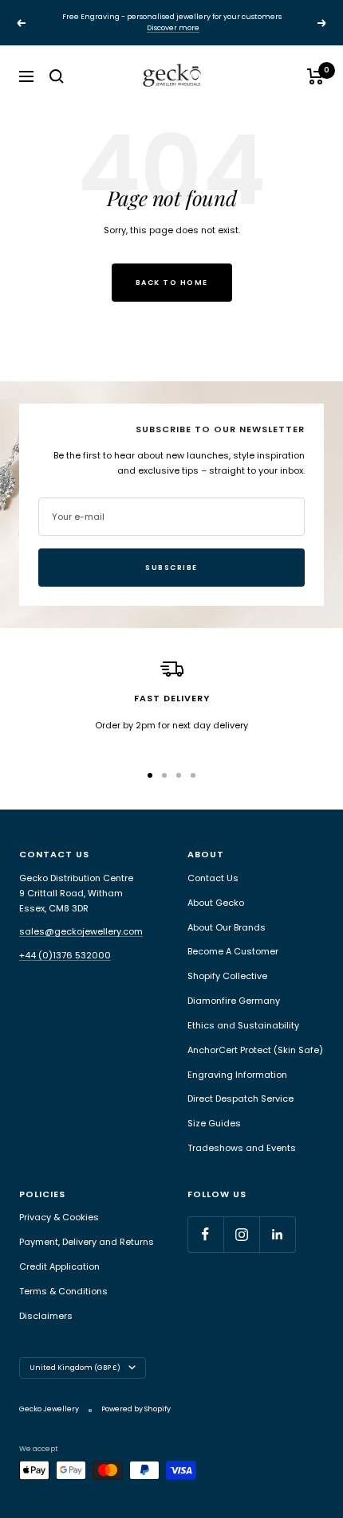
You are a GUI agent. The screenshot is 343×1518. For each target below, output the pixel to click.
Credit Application (59, 1266)
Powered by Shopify (136, 1409)
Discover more (173, 28)
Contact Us (213, 878)
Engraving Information (237, 1074)
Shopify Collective (227, 976)
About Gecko (215, 902)
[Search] (56, 76)
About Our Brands (226, 927)
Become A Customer (232, 951)
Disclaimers (46, 1315)
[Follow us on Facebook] (205, 1234)
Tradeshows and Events (241, 1147)
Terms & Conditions (63, 1291)
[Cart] (315, 76)
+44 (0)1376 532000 (65, 955)
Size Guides (214, 1123)
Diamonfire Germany (233, 1000)
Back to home (172, 282)
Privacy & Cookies (59, 1217)
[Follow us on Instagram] (241, 1234)
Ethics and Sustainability (243, 1025)
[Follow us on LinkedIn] (277, 1234)
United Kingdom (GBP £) (75, 1367)
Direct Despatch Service (240, 1098)
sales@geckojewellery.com (81, 931)
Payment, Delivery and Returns (86, 1241)
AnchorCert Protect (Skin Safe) (255, 1050)
